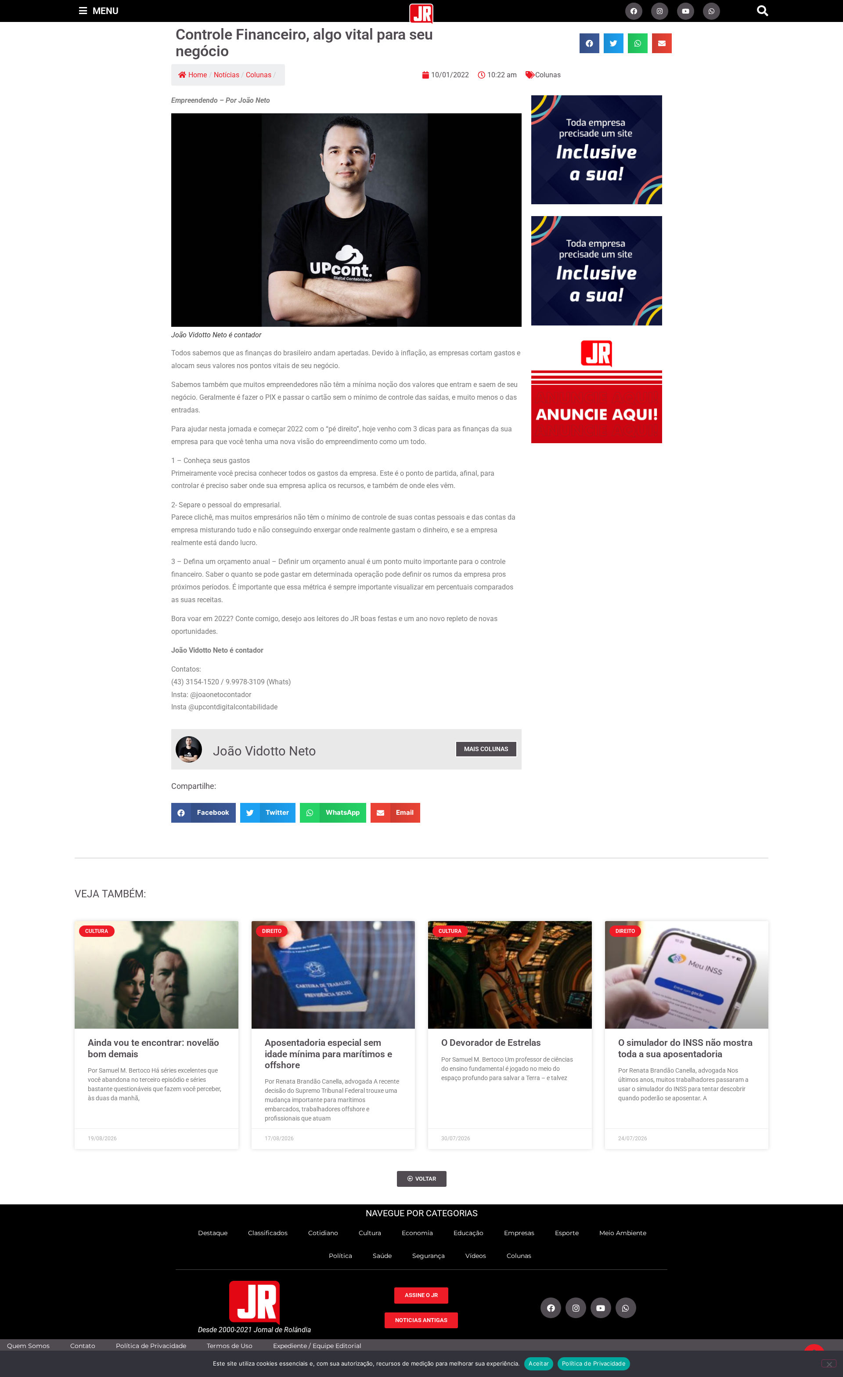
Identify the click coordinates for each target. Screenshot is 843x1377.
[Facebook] (633, 11)
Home (197, 75)
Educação (468, 1233)
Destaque (212, 1233)
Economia (417, 1233)
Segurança (428, 1256)
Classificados (268, 1233)
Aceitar (539, 1363)
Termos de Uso (229, 1346)
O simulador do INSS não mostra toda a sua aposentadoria (685, 1048)
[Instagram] (659, 11)
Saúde (382, 1256)
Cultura (370, 1233)
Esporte (567, 1233)
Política (340, 1256)
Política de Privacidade (151, 1346)
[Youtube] (685, 11)
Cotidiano (323, 1233)
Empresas (519, 1233)
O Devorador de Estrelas (491, 1042)
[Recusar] (828, 1363)
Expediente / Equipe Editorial (317, 1346)
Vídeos (475, 1256)
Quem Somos (28, 1346)
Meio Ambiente (622, 1233)
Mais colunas (486, 748)
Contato (82, 1346)
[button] (763, 11)
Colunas (258, 75)
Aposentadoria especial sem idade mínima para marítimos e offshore (328, 1053)
